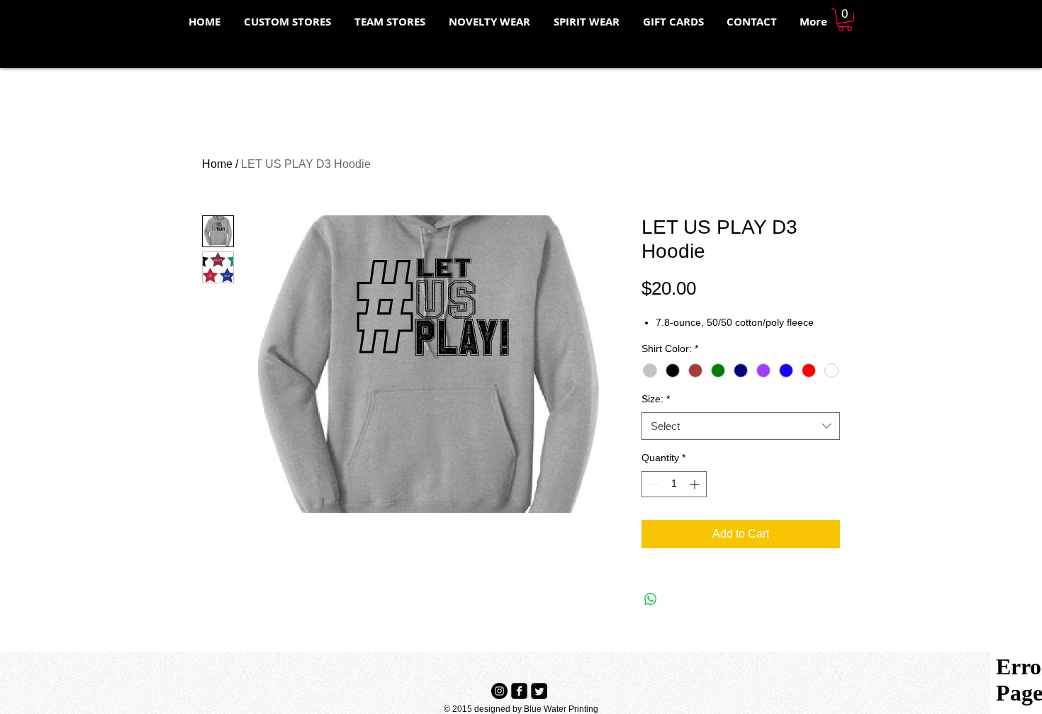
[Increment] (696, 484)
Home (217, 164)
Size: (656, 398)
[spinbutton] (674, 484)
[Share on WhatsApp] (650, 599)
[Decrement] (652, 484)
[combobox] (741, 426)
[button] (844, 19)
